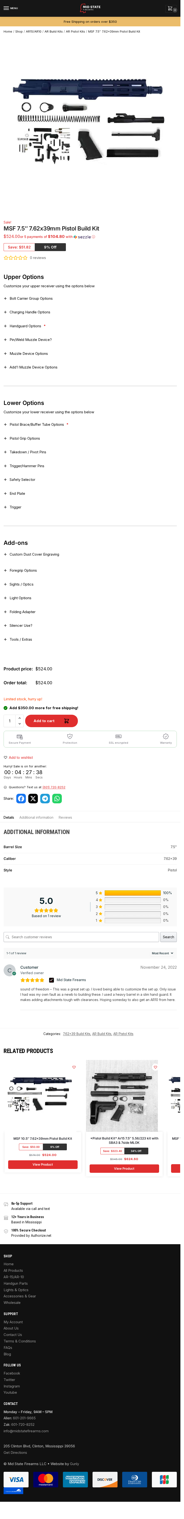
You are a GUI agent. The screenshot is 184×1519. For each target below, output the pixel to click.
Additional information (36, 817)
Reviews (65, 817)
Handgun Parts (16, 1283)
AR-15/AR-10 (14, 1277)
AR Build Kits (54, 31)
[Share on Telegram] (45, 798)
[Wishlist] (74, 1067)
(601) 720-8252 (53, 787)
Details (9, 817)
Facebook (12, 1373)
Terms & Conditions (20, 1341)
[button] (171, 8)
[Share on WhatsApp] (57, 798)
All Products (13, 1270)
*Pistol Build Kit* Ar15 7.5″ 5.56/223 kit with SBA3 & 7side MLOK (124, 1140)
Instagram (12, 1386)
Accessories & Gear (20, 1296)
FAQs (8, 1348)
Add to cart (44, 721)
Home (8, 31)
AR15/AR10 (33, 31)
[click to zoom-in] (92, 125)
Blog (7, 1354)
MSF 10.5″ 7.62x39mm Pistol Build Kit (42, 1138)
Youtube (10, 1392)
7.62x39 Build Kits (76, 1034)
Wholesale (12, 1302)
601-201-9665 (24, 1418)
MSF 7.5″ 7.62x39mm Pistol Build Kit (114, 31)
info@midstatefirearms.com (26, 1431)
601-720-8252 (22, 1424)
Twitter (9, 1380)
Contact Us (13, 1335)
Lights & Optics (16, 1290)
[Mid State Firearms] (52, 980)
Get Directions (15, 1452)
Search (168, 937)
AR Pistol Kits (75, 31)
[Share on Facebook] (21, 798)
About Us (11, 1328)
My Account (13, 1322)
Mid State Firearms (71, 980)
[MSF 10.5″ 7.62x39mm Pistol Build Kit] (40, 1096)
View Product (43, 1164)
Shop (19, 31)
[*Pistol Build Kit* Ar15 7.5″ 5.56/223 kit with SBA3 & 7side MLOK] (122, 1096)
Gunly (74, 1464)
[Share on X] (33, 798)
